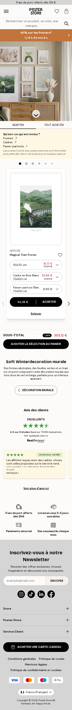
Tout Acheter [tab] (54, 125)
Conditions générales (22, 659)
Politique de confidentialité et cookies (36, 670)
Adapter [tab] (18, 125)
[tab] (57, 11)
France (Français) (37, 692)
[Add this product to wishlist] (60, 255)
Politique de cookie (51, 659)
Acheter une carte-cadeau (39, 647)
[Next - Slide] (69, 303)
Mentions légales (36, 664)
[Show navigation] (6, 11)
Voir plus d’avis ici (36, 488)
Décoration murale (38, 390)
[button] (36, 114)
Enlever (36, 313)
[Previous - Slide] (3, 303)
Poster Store (45, 700)
